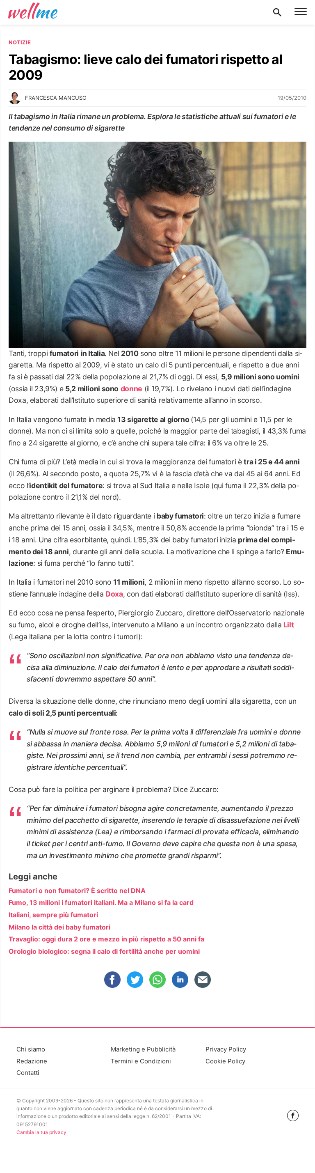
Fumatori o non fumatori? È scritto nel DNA (77, 890)
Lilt (288, 624)
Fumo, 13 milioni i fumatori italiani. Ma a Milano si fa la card (101, 902)
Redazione (31, 1061)
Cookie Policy (225, 1061)
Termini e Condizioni (141, 1061)
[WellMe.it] (32, 12)
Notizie (20, 42)
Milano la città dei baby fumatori (59, 927)
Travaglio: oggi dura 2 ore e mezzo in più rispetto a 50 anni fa (106, 939)
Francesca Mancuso (56, 97)
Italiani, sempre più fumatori (53, 915)
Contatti (27, 1073)
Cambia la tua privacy (41, 1132)
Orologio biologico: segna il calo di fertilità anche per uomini (104, 951)
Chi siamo (30, 1049)
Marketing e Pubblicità (143, 1049)
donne (131, 388)
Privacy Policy (225, 1049)
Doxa (114, 594)
